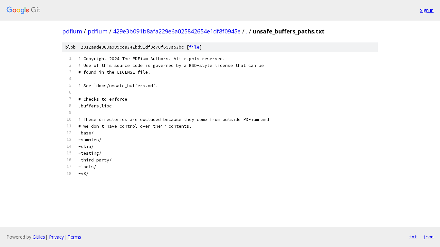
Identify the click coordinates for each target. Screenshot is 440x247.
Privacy (56, 237)
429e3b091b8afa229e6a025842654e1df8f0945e (177, 31)
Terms (74, 237)
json (428, 237)
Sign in (427, 10)
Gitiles (39, 237)
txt (413, 237)
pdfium (72, 31)
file (194, 47)
